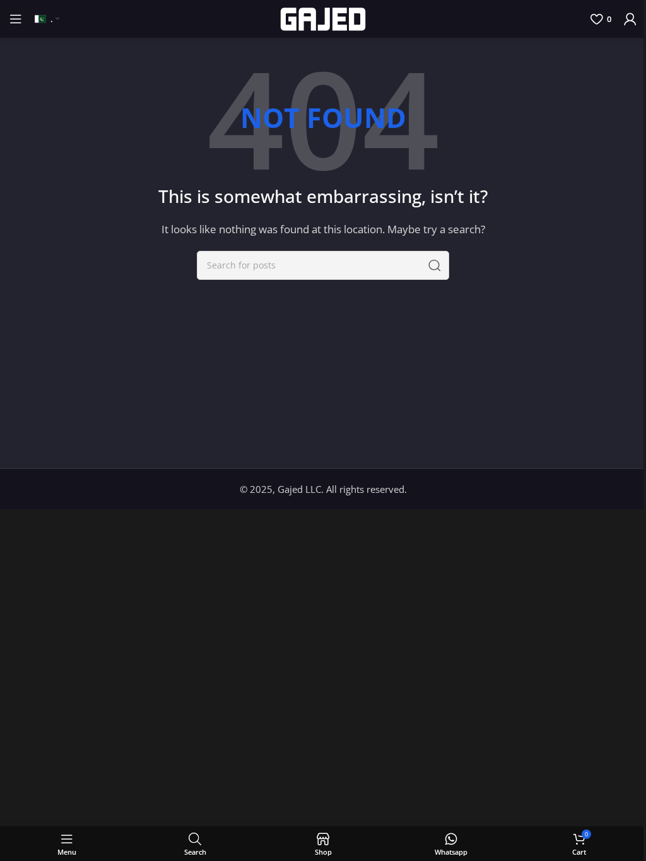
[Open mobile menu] (15, 19)
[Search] (434, 265)
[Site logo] (323, 17)
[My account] (630, 19)
